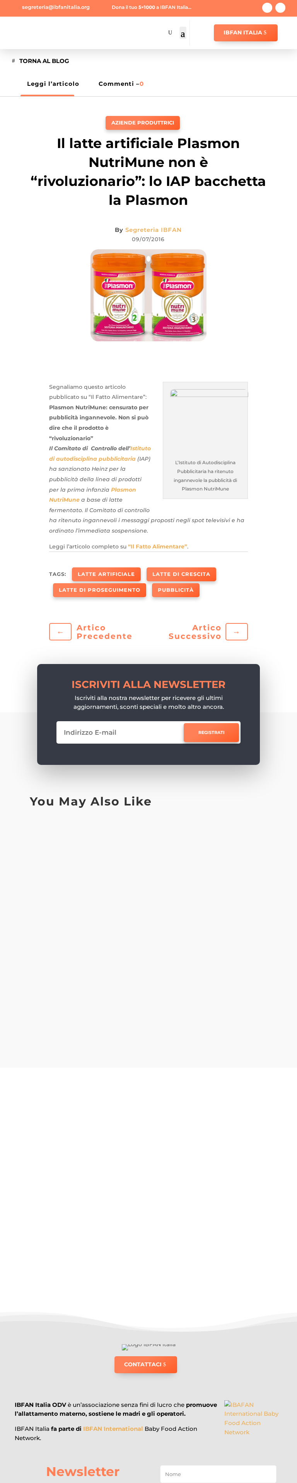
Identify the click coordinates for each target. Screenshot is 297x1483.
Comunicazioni (126, 973)
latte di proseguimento (99, 590)
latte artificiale (106, 574)
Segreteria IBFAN (153, 229)
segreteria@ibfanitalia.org (56, 7)
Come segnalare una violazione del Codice (127, 991)
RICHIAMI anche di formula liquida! (111, 848)
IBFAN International (113, 1428)
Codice (94, 973)
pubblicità (176, 590)
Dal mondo (100, 830)
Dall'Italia (131, 902)
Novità (160, 830)
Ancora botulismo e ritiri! (89, 920)
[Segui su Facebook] (267, 8)
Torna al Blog (44, 61)
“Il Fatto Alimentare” (156, 546)
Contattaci (143, 1364)
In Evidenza (132, 830)
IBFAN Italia (243, 32)
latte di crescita (181, 574)
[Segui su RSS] (280, 8)
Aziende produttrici (142, 122)
